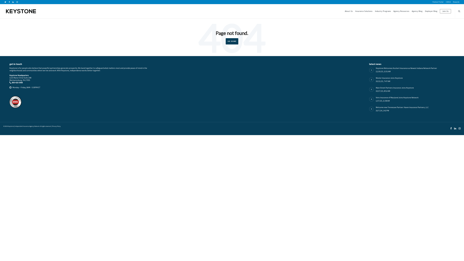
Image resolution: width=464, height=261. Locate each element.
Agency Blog (417, 11)
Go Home (232, 41)
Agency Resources (401, 11)
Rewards (456, 2)
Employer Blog (431, 11)
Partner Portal (438, 2)
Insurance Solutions (364, 11)
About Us (349, 11)
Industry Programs (383, 11)
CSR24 (448, 2)
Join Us (445, 11)
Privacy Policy (56, 126)
